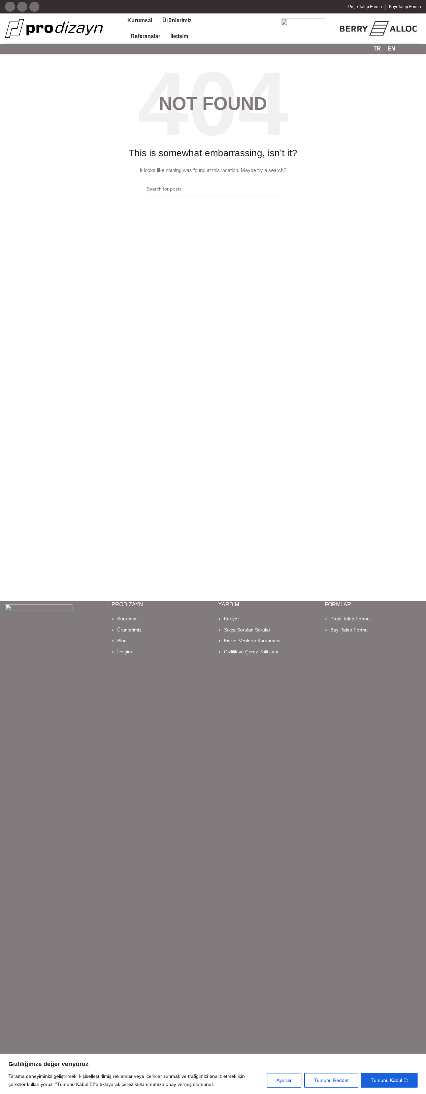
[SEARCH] (273, 189)
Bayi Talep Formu (349, 630)
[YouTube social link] (22, 7)
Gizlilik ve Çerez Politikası (251, 651)
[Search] (405, 49)
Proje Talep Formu (350, 618)
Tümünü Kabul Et (389, 1080)
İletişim (124, 651)
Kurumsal (127, 618)
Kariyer (231, 618)
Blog (122, 640)
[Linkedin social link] (34, 7)
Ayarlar (284, 1080)
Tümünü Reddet (331, 1080)
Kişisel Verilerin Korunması (252, 640)
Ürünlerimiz (129, 630)
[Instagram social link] (10, 7)
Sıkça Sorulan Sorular (247, 630)
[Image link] (38, 856)
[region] (213, 1074)
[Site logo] (54, 28)
